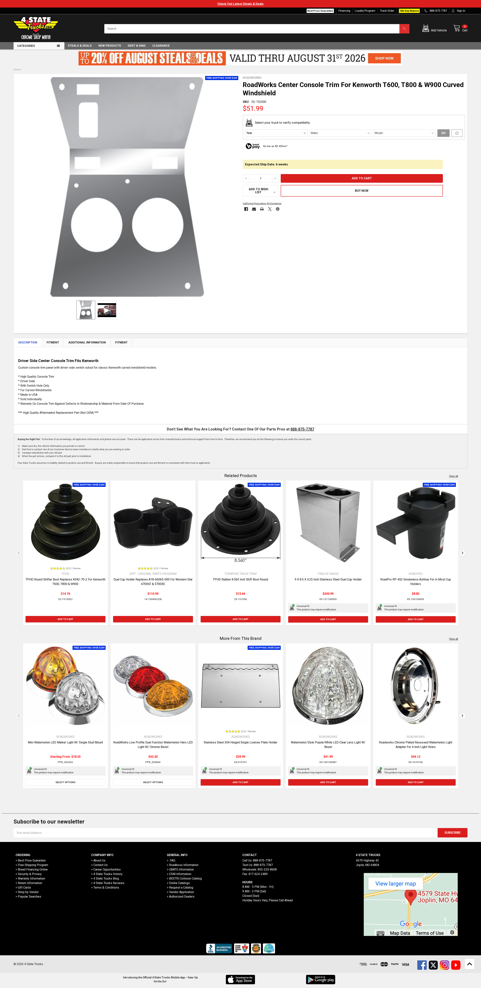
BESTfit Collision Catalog (185, 878)
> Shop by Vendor (27, 892)
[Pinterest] (277, 209)
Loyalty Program (365, 10)
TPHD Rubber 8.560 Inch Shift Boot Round (240, 579)
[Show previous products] (19, 553)
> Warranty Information (30, 878)
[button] (435, 29)
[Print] (262, 209)
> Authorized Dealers (180, 896)
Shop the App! (240, 4)
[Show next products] (463, 553)
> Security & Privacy (29, 874)
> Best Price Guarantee (31, 860)
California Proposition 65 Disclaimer (262, 203)
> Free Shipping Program (32, 865)
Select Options (65, 782)
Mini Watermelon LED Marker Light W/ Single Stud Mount (65, 742)
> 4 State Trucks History (107, 874)
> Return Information (29, 883)
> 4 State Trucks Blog (105, 878)
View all (453, 476)
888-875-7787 (302, 429)
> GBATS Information (180, 869)
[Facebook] (246, 209)
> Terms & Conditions (105, 887)
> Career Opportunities (106, 869)
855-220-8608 (267, 869)
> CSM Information (179, 874)
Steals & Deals (80, 45)
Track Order (387, 10)
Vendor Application (181, 892)
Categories (26, 46)
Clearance (161, 45)
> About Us (98, 860)
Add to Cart (65, 619)
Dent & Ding (137, 45)
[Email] (254, 209)
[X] (269, 209)
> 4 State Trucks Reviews (107, 883)
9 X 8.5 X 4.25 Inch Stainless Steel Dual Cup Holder (328, 579)
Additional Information (87, 342)
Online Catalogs (179, 883)
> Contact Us (99, 865)
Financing (344, 10)
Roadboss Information (183, 865)
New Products (109, 45)
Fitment (53, 342)
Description (27, 342)
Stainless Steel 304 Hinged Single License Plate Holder (240, 742)
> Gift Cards (23, 887)
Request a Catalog (181, 887)
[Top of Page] (469, 964)
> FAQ (171, 860)
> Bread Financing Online (32, 869)
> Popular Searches (28, 896)
